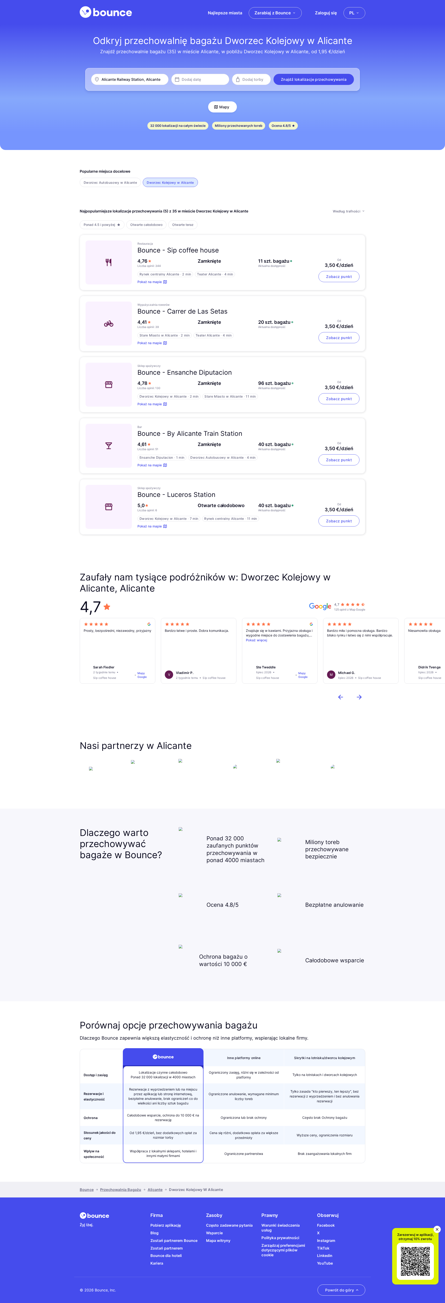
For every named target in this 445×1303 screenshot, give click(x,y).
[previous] (341, 697)
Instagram (326, 1240)
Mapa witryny (218, 1240)
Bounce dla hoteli (166, 1255)
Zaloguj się (326, 12)
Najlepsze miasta (225, 12)
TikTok (323, 1248)
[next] (359, 697)
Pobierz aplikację (165, 1225)
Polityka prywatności (280, 1237)
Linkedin (324, 1255)
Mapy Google (142, 675)
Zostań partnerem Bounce (174, 1240)
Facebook (326, 1225)
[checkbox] (110, 182)
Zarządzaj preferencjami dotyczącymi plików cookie (283, 1250)
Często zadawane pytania (229, 1225)
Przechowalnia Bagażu (120, 1189)
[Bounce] (106, 12)
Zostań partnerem (166, 1248)
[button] (313, 79)
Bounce (87, 1189)
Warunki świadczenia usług (280, 1227)
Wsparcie (214, 1233)
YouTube (325, 1263)
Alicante (155, 1189)
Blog (154, 1233)
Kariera (156, 1263)
